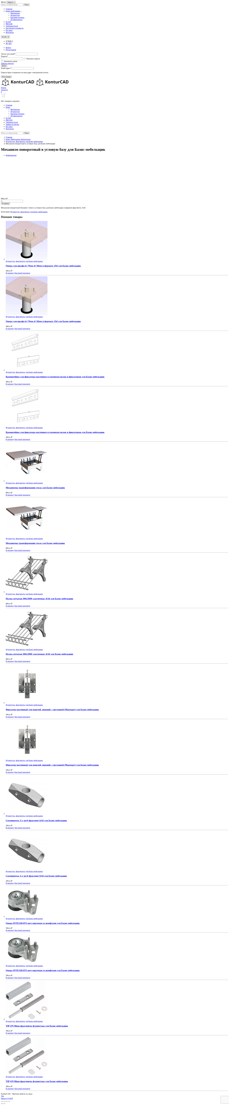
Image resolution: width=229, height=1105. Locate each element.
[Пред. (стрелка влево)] (2, 1103)
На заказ (9, 30)
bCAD (8, 22)
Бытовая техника (17, 17)
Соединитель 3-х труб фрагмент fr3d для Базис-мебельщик (36, 820)
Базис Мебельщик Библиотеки (18, 139)
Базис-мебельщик (13, 11)
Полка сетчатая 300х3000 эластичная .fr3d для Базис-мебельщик (39, 598)
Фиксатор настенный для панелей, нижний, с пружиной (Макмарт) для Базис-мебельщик (52, 709)
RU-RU (9, 44)
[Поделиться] (7, 1101)
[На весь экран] (4, 1101)
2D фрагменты (16, 20)
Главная (9, 9)
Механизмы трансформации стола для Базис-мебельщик (35, 487)
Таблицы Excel (12, 26)
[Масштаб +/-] (2, 1101)
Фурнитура (15, 15)
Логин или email (8, 54)
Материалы (15, 13)
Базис (8, 107)
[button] (3, 88)
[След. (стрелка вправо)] (4, 1103)
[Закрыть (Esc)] (9, 1101)
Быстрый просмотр (22, 273)
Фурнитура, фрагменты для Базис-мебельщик (24, 141)
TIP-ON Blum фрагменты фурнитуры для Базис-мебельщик (37, 1026)
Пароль (4, 56)
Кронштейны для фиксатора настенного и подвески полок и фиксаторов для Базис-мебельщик (55, 376)
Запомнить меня (10, 61)
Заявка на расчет (12, 124)
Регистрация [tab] (11, 50)
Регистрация (6, 77)
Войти (4, 66)
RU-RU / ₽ (5, 37)
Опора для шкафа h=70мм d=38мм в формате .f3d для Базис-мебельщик (43, 266)
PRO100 (9, 24)
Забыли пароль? (7, 63)
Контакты (10, 32)
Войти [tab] (8, 48)
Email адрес (6, 68)
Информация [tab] (11, 155)
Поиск (26, 5)
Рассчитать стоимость (14, 28)
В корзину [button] (10, 273)
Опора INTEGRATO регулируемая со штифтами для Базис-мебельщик (43, 923)
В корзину (5, 203)
